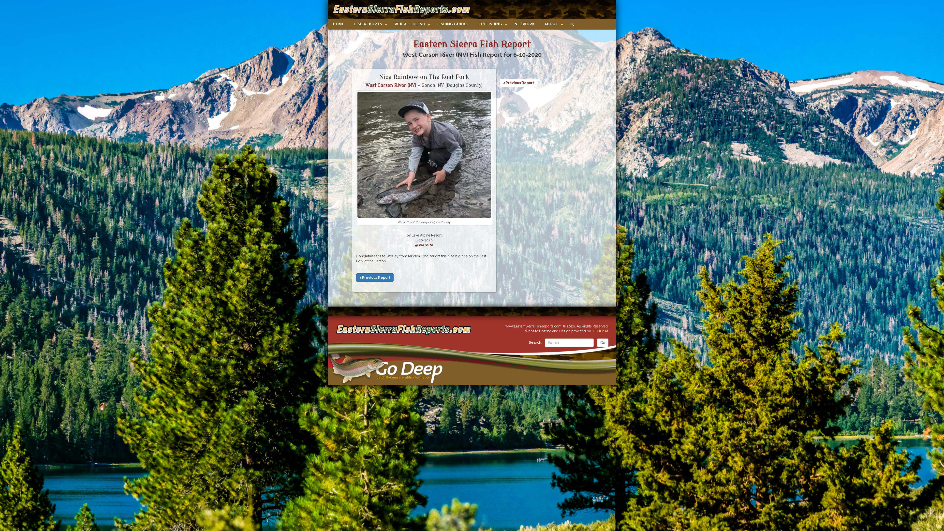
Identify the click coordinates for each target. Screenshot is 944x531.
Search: (535, 342)
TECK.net (600, 331)
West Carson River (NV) (391, 85)
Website (426, 245)
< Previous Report (374, 278)
